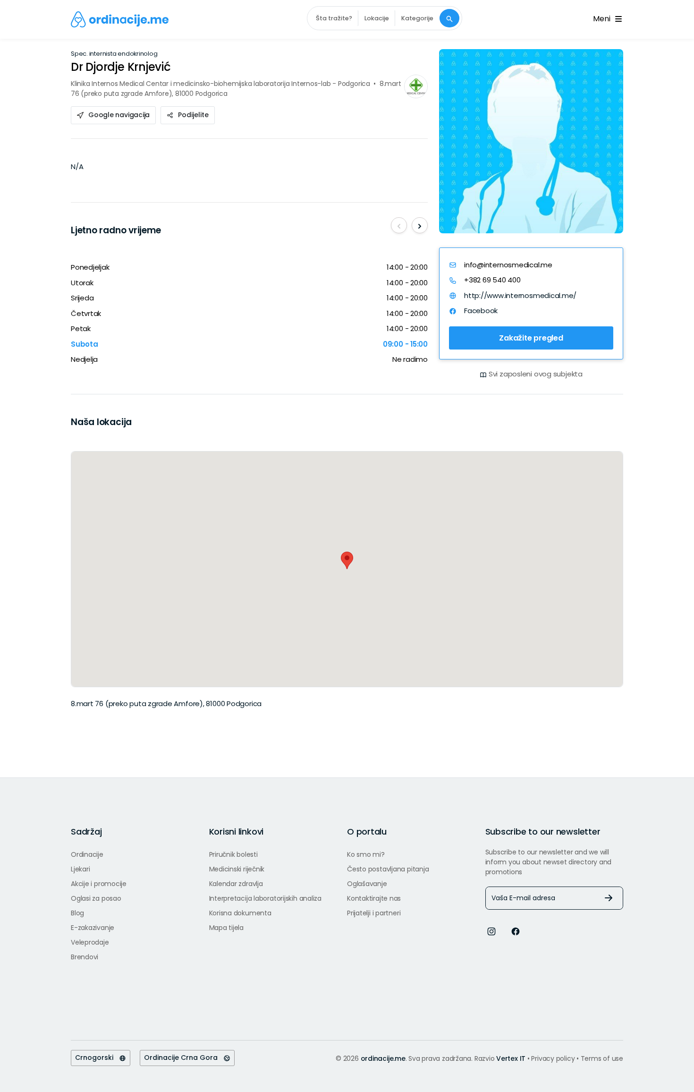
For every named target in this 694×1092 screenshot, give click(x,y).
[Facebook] (515, 930)
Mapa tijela (226, 927)
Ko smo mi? (366, 854)
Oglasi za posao (96, 898)
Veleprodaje (90, 942)
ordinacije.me (383, 1058)
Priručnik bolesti (233, 854)
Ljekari (80, 869)
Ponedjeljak (90, 267)
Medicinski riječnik (237, 869)
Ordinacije (87, 854)
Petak (81, 328)
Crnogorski (97, 1057)
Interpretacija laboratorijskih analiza (265, 898)
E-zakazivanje (92, 927)
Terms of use (602, 1058)
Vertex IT (510, 1058)
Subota (84, 344)
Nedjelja (84, 359)
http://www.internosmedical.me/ (520, 295)
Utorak (82, 283)
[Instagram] (491, 930)
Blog (77, 913)
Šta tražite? (334, 18)
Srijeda (82, 298)
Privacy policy (553, 1058)
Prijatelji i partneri (373, 913)
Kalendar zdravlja (236, 883)
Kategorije (417, 18)
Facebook (481, 311)
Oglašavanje (367, 883)
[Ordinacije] (120, 19)
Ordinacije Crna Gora (183, 1057)
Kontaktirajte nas (374, 898)
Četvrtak (86, 313)
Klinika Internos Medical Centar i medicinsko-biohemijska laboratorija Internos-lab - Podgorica (220, 83)
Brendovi (84, 957)
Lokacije (376, 18)
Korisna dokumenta (240, 913)
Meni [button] (603, 18)
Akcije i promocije (99, 883)
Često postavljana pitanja (388, 869)
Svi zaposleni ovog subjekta (536, 374)
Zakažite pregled (531, 338)
